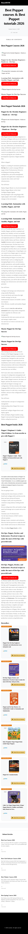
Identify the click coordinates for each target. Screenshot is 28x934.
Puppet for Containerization (10, 774)
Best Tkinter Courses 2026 (9, 877)
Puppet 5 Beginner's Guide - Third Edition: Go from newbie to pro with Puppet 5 (12, 457)
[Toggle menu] (25, 2)
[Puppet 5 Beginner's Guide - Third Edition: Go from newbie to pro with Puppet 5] (14, 447)
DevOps (3, 168)
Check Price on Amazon (19, 468)
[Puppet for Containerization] (14, 766)
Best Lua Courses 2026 (8, 840)
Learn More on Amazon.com (10, 577)
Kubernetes (11, 598)
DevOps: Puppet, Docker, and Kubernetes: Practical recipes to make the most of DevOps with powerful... (14, 679)
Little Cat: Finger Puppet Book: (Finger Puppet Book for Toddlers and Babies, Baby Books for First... (13, 807)
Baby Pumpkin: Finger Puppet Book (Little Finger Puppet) (12, 742)
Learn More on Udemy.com (9, 65)
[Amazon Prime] (14, 464)
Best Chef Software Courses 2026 (11, 858)
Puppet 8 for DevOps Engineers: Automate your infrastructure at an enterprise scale (12, 645)
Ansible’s (3, 242)
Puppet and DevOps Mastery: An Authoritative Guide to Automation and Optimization (13, 709)
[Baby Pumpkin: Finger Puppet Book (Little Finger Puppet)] (14, 733)
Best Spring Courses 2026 (8, 895)
